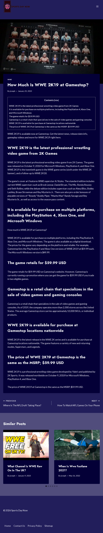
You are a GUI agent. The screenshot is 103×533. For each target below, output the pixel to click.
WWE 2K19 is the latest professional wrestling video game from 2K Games (44, 106)
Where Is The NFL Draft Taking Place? (22, 403)
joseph (12, 91)
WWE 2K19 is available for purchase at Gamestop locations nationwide (42, 123)
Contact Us (19, 525)
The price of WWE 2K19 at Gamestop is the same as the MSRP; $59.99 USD (44, 126)
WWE (10, 79)
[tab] (46, 486)
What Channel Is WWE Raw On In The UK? (25, 468)
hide (56, 100)
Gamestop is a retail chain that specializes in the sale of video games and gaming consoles (50, 119)
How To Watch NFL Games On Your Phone (78, 403)
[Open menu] (97, 6)
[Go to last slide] (7, 456)
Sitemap (49, 525)
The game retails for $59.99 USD (24, 116)
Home (8, 525)
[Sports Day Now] (16, 6)
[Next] (95, 456)
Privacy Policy (35, 525)
